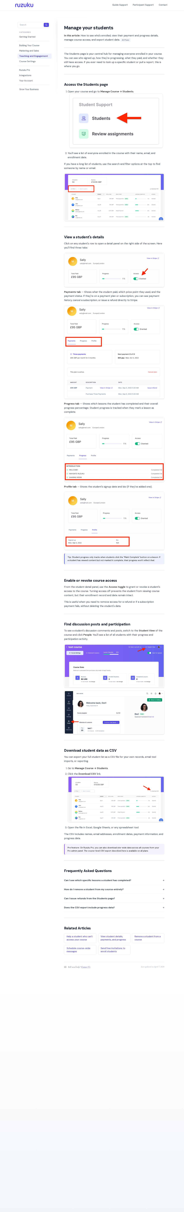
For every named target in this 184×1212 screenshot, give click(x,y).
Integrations (25, 75)
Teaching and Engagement (33, 56)
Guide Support (120, 4)
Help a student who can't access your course (80, 938)
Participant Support (143, 4)
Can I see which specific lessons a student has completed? (97, 880)
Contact (163, 4)
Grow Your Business (29, 89)
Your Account (26, 80)
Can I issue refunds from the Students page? (89, 898)
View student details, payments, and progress (113, 938)
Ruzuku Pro (24, 70)
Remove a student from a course (148, 938)
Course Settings (27, 61)
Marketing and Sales (29, 50)
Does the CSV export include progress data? (89, 907)
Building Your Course (29, 45)
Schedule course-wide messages (78, 950)
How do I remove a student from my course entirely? (94, 889)
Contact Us (85, 967)
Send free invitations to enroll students (113, 950)
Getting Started (27, 36)
